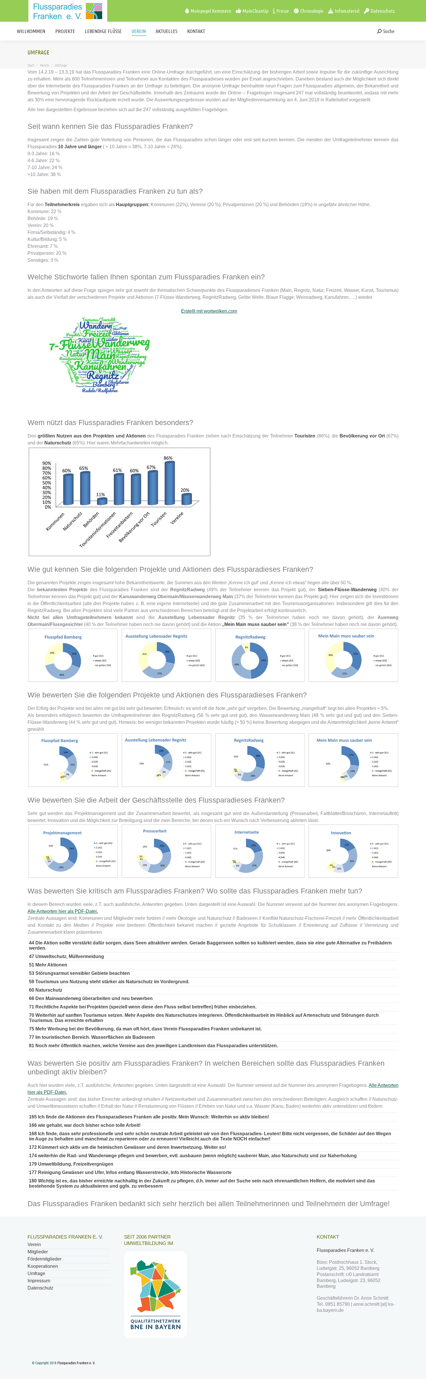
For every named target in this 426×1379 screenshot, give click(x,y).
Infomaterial (347, 11)
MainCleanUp (255, 11)
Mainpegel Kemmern (211, 11)
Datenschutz (383, 11)
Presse (282, 11)
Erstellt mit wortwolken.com (209, 311)
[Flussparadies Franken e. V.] (56, 11)
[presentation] (21, 655)
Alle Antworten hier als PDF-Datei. (63, 911)
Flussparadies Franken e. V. (346, 1250)
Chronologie (311, 11)
